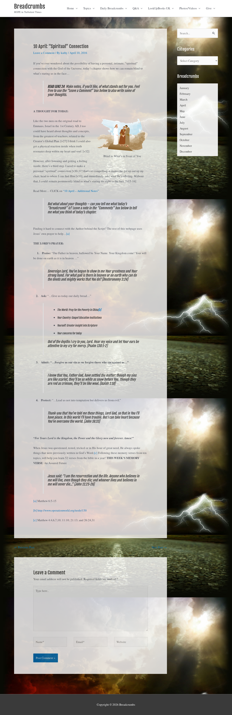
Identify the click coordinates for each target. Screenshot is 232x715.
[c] (95, 453)
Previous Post (24, 547)
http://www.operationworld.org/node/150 (62, 510)
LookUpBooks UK (159, 8)
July (182, 123)
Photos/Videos (188, 8)
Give (209, 8)
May (182, 111)
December (186, 151)
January (184, 88)
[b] (99, 310)
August (184, 128)
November (186, 146)
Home (70, 8)
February (185, 94)
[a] (68, 234)
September (186, 134)
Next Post (159, 547)
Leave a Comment (44, 53)
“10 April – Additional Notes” (81, 191)
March (184, 99)
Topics (87, 8)
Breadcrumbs (29, 6)
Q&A (136, 8)
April (183, 105)
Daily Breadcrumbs (111, 8)
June (182, 117)
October (184, 140)
